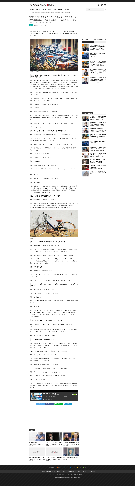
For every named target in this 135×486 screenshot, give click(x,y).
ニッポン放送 (32, 0)
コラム (49, 9)
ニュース (38, 9)
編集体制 (70, 471)
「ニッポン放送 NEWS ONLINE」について (48, 471)
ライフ (54, 9)
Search (105, 9)
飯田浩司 (46, 25)
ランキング (66, 9)
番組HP (74, 394)
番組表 (38, 0)
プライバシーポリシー (77, 471)
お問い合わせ (85, 471)
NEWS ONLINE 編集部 (34, 22)
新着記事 (60, 9)
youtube (105, 5)
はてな (68, 404)
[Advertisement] (94, 25)
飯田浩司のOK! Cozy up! (38, 25)
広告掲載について (92, 471)
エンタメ (32, 9)
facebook (98, 5)
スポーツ (44, 9)
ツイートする (40, 404)
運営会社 (58, 471)
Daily (88, 42)
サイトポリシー (64, 471)
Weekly (100, 42)
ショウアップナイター (71, 0)
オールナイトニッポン (60, 0)
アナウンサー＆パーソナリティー (48, 0)
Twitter (102, 5)
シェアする (49, 404)
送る (58, 404)
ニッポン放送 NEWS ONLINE (44, 5)
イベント (79, 0)
